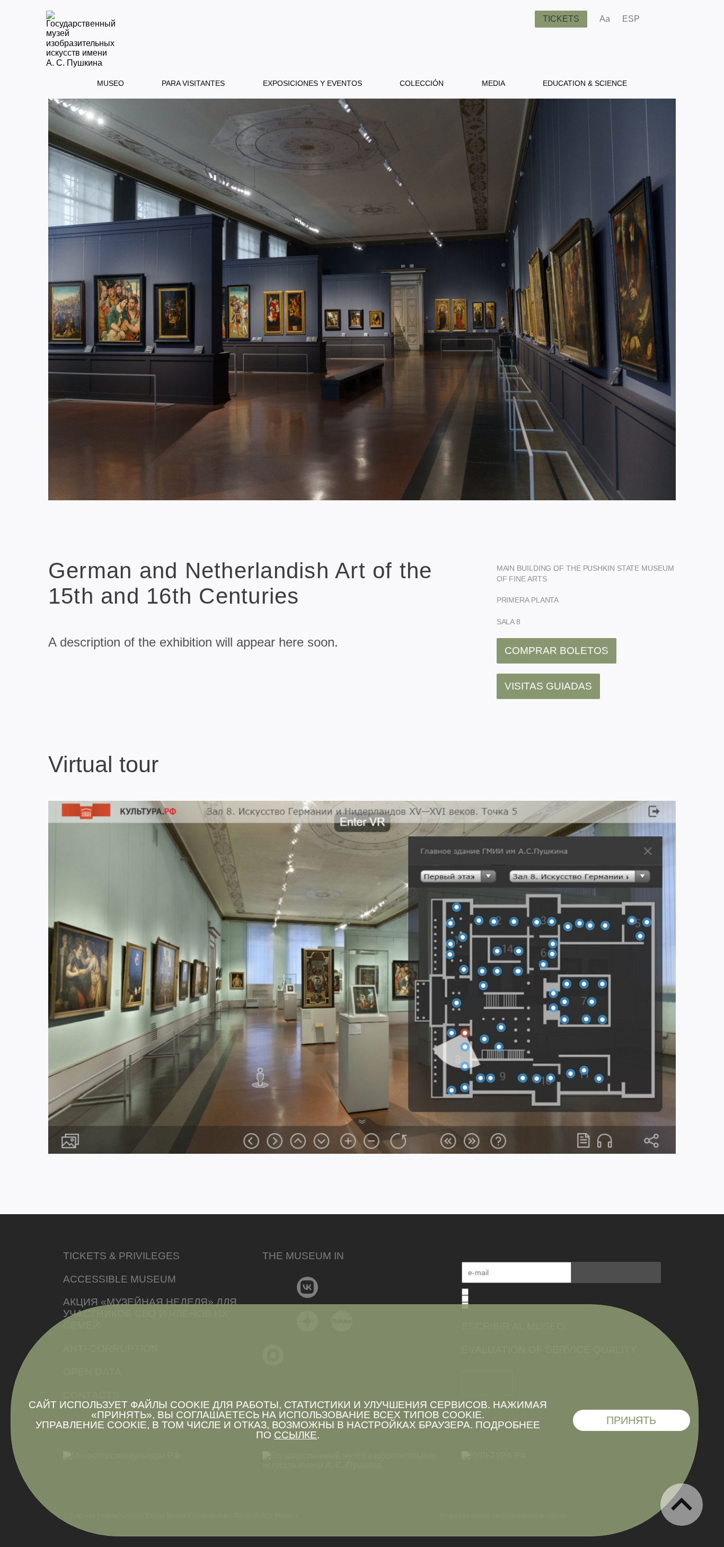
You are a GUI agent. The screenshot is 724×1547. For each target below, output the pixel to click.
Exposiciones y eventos (312, 83)
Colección (422, 83)
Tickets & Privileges (121, 1255)
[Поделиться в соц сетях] (663, 19)
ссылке (295, 1434)
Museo (110, 83)
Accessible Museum (119, 1279)
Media (493, 83)
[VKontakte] (308, 1287)
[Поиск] (518, 19)
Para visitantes (193, 83)
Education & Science (585, 83)
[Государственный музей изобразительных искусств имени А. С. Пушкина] (81, 62)
